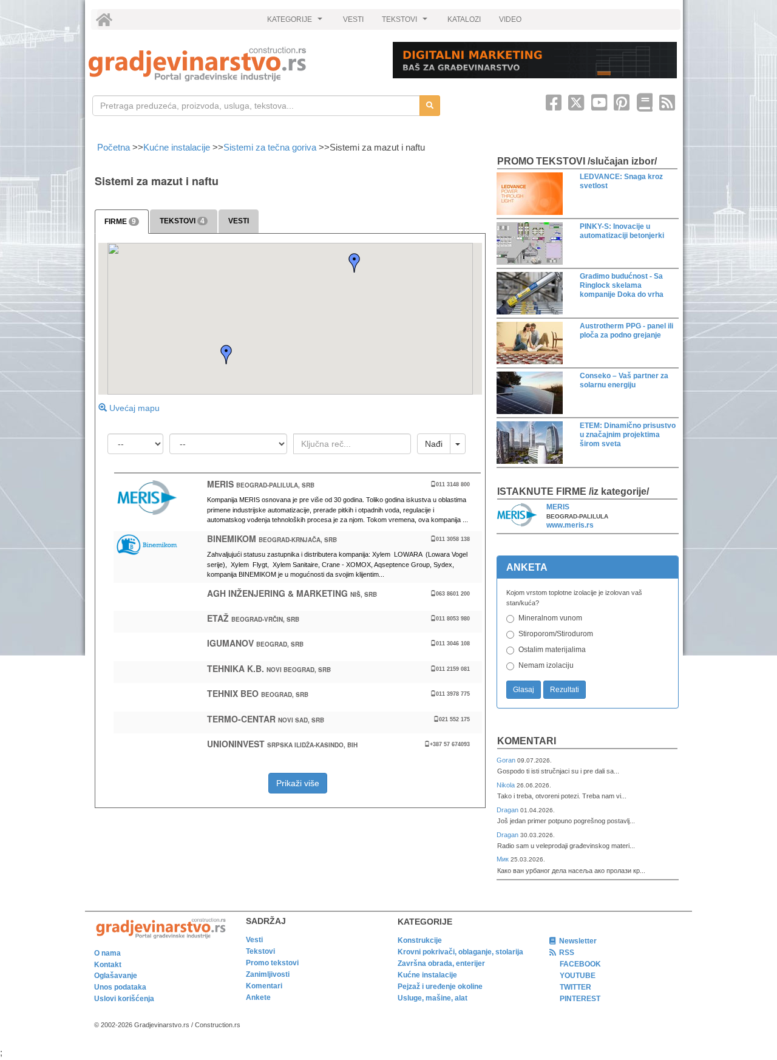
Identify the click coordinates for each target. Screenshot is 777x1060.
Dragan (508, 810)
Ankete (258, 997)
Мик (504, 859)
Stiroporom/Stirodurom (555, 634)
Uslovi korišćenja (124, 998)
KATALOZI (464, 19)
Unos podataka (120, 987)
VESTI (353, 19)
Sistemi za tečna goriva (269, 147)
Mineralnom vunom (550, 618)
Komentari (526, 741)
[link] (232, 64)
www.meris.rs (570, 525)
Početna (114, 147)
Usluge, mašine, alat (432, 998)
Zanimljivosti (268, 974)
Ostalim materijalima (552, 649)
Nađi (434, 444)
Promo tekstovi (272, 963)
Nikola (507, 785)
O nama (107, 953)
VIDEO (510, 19)
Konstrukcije (420, 940)
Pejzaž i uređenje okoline (440, 986)
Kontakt (107, 964)
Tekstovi (260, 951)
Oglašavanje (115, 975)
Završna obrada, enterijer (441, 963)
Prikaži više (297, 783)
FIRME (120, 221)
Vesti (254, 940)
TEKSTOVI (406, 22)
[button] (226, 354)
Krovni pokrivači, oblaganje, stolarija (460, 952)
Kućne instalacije (176, 147)
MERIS (557, 507)
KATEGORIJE (296, 22)
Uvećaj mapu (133, 408)
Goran (507, 760)
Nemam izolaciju (546, 665)
